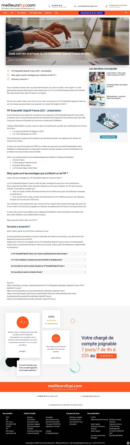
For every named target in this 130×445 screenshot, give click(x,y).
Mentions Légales (33, 424)
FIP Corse (9, 422)
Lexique (48, 431)
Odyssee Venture (115, 424)
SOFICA (8, 426)
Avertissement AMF (53, 422)
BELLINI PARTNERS (116, 435)
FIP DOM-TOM (11, 424)
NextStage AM (114, 429)
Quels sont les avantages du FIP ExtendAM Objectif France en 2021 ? (51, 53)
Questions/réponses (34, 431)
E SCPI (93, 417)
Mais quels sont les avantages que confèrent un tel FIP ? (33, 75)
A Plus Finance (114, 426)
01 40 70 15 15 (106, 356)
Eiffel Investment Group (99, 419)
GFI (7, 429)
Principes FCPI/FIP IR (53, 424)
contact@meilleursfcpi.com (82, 443)
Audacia (94, 429)
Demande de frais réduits (91, 13)
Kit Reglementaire (52, 433)
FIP (11, 47)
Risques (30, 417)
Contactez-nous (33, 422)
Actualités (49, 417)
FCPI (7, 417)
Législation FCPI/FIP (53, 426)
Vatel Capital (95, 424)
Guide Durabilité (33, 433)
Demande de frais (108, 137)
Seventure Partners (98, 426)
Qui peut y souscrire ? (20, 79)
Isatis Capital (95, 431)
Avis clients (31, 419)
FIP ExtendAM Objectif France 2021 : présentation (31, 71)
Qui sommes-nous (52, 419)
